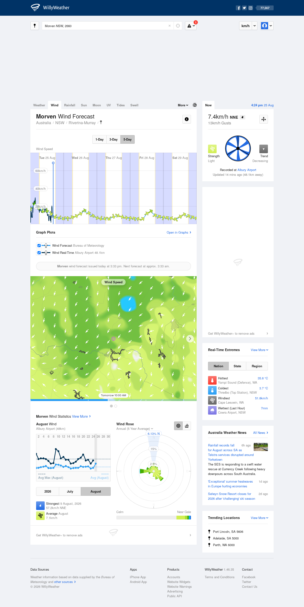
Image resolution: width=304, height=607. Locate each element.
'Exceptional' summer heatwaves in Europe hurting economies (238, 483)
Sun (84, 105)
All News (259, 432)
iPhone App (138, 577)
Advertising (175, 591)
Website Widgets (178, 581)
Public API (174, 596)
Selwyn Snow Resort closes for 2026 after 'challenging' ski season (238, 496)
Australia (43, 122)
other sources (63, 581)
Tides (121, 105)
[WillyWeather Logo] (52, 8)
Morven (101, 122)
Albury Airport (247, 169)
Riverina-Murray (82, 122)
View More (80, 416)
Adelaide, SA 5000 (226, 538)
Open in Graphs (177, 232)
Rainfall (69, 105)
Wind (54, 105)
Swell (134, 105)
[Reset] (169, 26)
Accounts (173, 577)
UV (109, 105)
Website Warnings (179, 586)
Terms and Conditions (220, 577)
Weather (39, 105)
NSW (59, 122)
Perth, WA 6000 (224, 545)
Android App (138, 581)
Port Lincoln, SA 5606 (228, 531)
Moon (97, 105)
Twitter (246, 581)
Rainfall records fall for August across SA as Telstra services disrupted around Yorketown (236, 459)
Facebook (249, 577)
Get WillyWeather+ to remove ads (231, 333)
